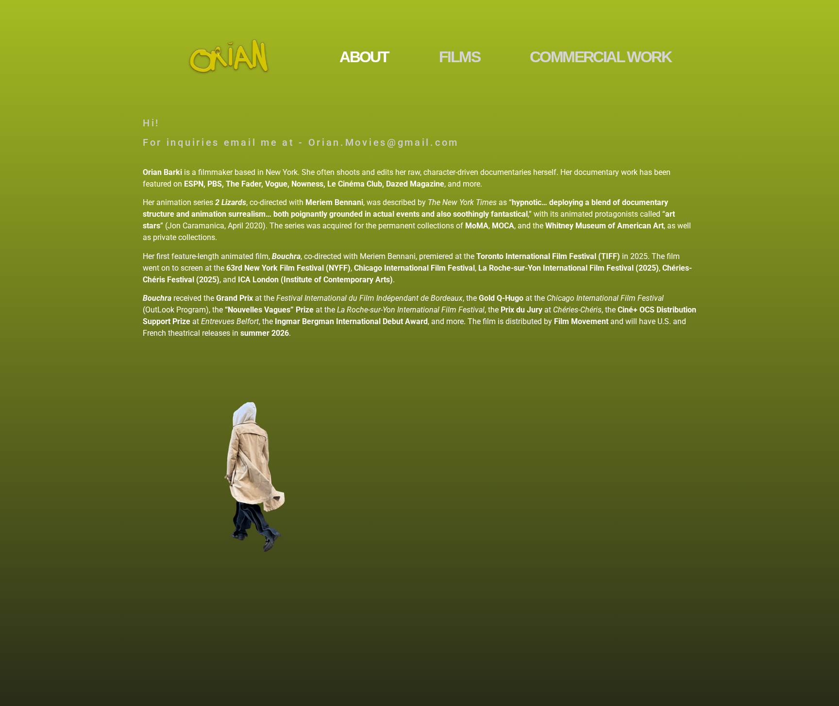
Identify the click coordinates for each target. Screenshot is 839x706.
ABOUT (363, 57)
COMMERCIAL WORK (600, 57)
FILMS (459, 57)
